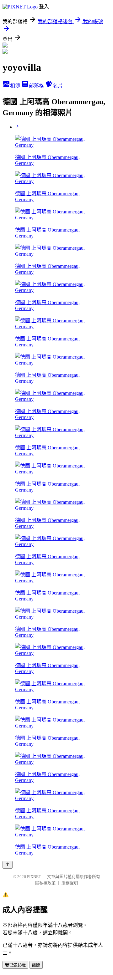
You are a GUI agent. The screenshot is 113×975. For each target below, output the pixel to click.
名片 (58, 86)
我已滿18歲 (15, 965)
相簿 (15, 86)
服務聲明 (70, 883)
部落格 (37, 86)
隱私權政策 (45, 883)
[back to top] (8, 865)
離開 (36, 965)
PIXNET (34, 876)
